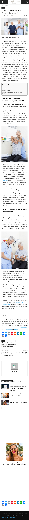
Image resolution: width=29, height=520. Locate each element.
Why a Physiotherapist (6, 342)
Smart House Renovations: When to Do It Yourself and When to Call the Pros (7, 355)
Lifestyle (13, 513)
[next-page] (5, 408)
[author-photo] (14, 369)
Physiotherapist (19, 340)
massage (5, 180)
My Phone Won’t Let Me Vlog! (22, 353)
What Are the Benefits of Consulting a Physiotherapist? (11, 89)
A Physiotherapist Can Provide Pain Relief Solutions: (12, 93)
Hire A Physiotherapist (10, 340)
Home (2, 5)
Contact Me (4, 513)
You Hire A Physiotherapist (7, 346)
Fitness (6, 5)
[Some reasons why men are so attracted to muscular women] (5, 402)
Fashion (25, 513)
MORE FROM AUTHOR (18, 381)
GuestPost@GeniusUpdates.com (8, 517)
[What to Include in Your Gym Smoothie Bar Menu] (5, 395)
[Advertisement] (14, 425)
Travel (9, 513)
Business (21, 513)
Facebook (16, 329)
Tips (17, 513)
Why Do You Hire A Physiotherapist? (9, 344)
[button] (2, 2)
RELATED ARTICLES (7, 381)
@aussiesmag (23, 327)
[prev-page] (2, 408)
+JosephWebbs (8, 329)
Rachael (4, 15)
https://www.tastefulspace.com (14, 373)
